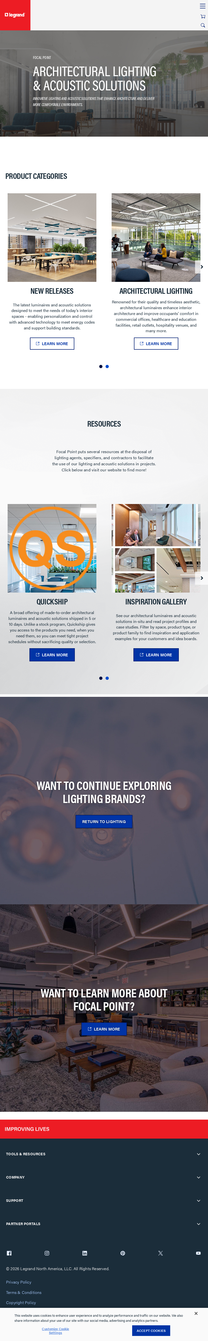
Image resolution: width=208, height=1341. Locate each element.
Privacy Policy (18, 1282)
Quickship (52, 601)
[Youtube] (198, 1253)
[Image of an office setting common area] (52, 237)
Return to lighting (104, 821)
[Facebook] (9, 1253)
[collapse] (198, 1154)
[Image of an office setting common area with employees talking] (156, 237)
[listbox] (104, 282)
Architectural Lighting (156, 290)
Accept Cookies (151, 1330)
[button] (101, 366)
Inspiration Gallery (156, 601)
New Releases (52, 290)
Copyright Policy (21, 1302)
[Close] (196, 1313)
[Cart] (202, 16)
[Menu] (202, 6)
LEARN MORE (55, 343)
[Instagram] (47, 1253)
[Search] (202, 25)
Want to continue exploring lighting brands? (104, 791)
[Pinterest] (123, 1253)
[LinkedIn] (85, 1253)
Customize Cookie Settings (55, 1330)
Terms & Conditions (24, 1292)
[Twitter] (161, 1253)
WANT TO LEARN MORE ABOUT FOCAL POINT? (104, 999)
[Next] (201, 267)
